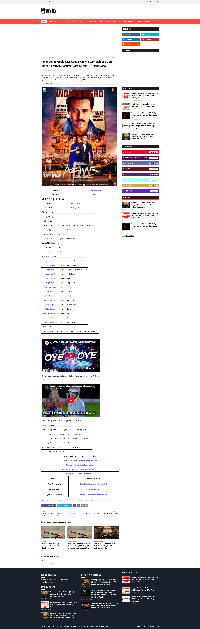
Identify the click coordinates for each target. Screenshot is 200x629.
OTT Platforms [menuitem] (143, 22)
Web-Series (139, 191)
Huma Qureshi (80, 500)
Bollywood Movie (50, 500)
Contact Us (151, 626)
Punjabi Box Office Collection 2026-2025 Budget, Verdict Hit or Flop (144, 105)
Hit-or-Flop (139, 163)
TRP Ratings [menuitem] (103, 22)
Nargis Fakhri (89, 500)
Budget (48, 252)
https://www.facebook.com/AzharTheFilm (93, 495)
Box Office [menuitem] (53, 22)
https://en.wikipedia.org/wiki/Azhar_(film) (93, 484)
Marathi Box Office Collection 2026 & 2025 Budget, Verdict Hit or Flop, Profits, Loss (144, 126)
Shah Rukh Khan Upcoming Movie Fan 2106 (79, 469)
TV (139, 174)
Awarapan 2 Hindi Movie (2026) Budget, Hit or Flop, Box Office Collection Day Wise (51, 546)
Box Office (139, 152)
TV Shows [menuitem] (116, 22)
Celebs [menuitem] (82, 22)
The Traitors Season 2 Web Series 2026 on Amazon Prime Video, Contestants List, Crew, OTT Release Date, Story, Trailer (104, 594)
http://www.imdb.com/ (93, 489)
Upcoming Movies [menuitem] (68, 22)
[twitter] (150, 1)
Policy (157, 626)
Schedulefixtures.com (47, 582)
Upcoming (48, 57)
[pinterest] (158, 1)
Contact (54, 2)
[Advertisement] (80, 41)
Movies (139, 169)
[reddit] (131, 44)
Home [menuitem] (44, 22)
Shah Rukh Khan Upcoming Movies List (80, 460)
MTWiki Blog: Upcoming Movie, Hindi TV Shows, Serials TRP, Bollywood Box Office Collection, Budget (80, 626)
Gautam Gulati (70, 500)
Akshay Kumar (50, 309)
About (48, 2)
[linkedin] (131, 39)
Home (42, 2)
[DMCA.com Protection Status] (128, 236)
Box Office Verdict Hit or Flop (139, 158)
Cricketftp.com (64, 579)
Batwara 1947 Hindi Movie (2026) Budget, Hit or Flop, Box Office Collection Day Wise (105, 546)
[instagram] (154, 1)
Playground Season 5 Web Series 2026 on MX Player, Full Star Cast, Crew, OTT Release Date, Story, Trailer (104, 605)
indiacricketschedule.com (48, 579)
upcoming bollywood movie (58, 75)
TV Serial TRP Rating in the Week (79, 474)
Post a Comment (46, 564)
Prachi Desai (98, 500)
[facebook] (147, 1)
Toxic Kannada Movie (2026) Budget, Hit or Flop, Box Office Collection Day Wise (144, 115)
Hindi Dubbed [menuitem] (129, 22)
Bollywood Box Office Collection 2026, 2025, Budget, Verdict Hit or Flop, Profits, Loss (145, 96)
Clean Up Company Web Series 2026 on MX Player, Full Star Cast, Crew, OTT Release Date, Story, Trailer (105, 582)
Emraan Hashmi (49, 261)
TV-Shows (139, 180)
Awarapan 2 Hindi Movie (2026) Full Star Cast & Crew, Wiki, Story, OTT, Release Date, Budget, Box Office (79, 546)
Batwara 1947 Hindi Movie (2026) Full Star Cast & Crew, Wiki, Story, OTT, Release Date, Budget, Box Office (63, 615)
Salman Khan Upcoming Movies (80, 465)
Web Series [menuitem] (92, 22)
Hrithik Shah (45, 70)
